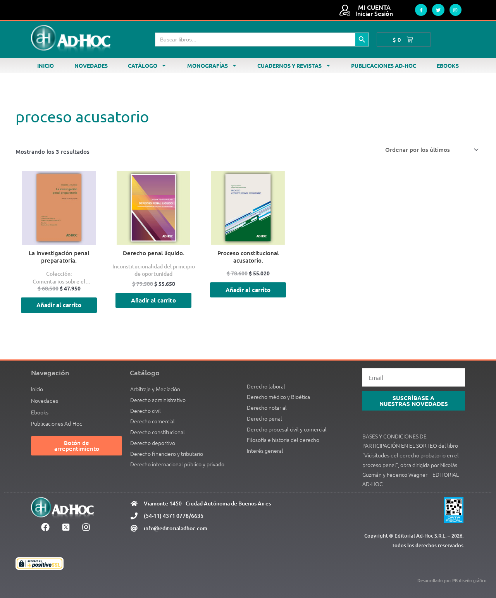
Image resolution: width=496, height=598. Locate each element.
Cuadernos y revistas (289, 65)
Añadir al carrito (58, 305)
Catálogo (142, 65)
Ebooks (448, 65)
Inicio (45, 65)
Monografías (207, 65)
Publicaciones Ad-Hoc (383, 65)
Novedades (91, 65)
